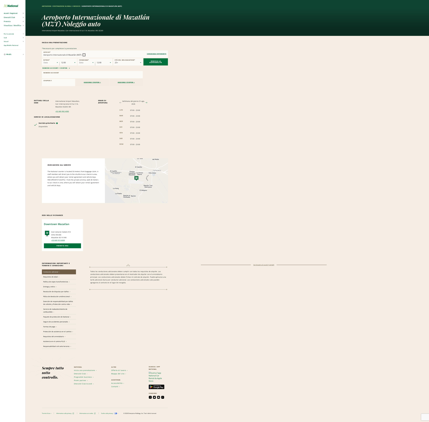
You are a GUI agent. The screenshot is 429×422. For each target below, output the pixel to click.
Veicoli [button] (6, 41)
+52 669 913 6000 (58, 240)
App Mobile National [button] (11, 45)
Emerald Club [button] (9, 17)
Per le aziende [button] (9, 34)
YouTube (158, 397)
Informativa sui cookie (86, 413)
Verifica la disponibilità (155, 61)
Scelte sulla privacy (107, 413)
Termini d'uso (46, 413)
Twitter (154, 397)
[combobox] (105, 54)
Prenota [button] (7, 21)
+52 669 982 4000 (62, 111)
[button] (12, 13)
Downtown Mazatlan (56, 224)
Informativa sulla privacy (64, 413)
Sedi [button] (5, 38)
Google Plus (162, 397)
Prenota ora (62, 246)
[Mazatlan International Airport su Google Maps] (136, 180)
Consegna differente (156, 54)
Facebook (150, 397)
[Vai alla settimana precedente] (120, 103)
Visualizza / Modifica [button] (12, 25)
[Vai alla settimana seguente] (146, 103)
